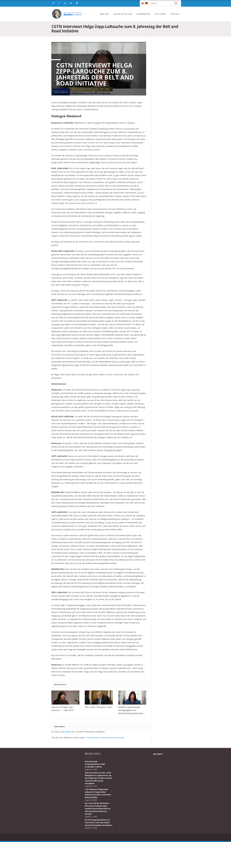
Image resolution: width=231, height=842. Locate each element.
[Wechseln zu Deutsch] (146, 3)
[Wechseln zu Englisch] (143, 3)
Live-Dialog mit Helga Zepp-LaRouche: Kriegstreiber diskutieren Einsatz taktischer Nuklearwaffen (98, 793)
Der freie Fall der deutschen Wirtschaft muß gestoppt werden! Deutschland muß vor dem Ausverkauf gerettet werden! (98, 808)
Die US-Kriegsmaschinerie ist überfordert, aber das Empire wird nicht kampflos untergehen (98, 822)
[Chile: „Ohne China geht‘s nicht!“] (99, 697)
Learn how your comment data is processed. (105, 737)
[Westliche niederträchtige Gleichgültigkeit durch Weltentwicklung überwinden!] (132, 697)
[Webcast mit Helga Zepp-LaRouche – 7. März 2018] (65, 697)
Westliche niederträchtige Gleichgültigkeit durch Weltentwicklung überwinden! (130, 710)
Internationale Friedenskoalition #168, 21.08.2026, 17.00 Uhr (95, 764)
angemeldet (65, 731)
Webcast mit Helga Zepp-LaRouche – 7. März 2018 (62, 708)
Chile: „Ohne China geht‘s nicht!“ (98, 707)
